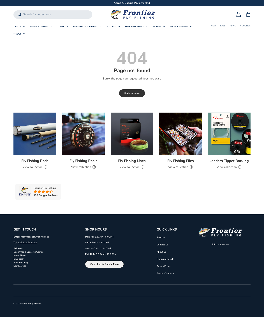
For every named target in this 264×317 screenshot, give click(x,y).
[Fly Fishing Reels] (83, 134)
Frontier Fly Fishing (31, 303)
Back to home (132, 93)
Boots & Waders (39, 26)
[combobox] (52, 14)
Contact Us (162, 244)
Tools (60, 26)
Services (161, 237)
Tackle (17, 26)
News (233, 25)
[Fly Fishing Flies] (180, 134)
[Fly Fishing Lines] (132, 134)
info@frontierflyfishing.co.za (34, 236)
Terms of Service (165, 273)
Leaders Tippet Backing (229, 160)
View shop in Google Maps (104, 264)
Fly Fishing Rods (34, 160)
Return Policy (164, 266)
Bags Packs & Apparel (85, 26)
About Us (161, 252)
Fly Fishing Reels (84, 160)
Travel (17, 34)
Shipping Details (165, 259)
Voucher (245, 25)
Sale (222, 25)
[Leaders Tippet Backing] (229, 134)
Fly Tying (111, 26)
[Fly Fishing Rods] (34, 134)
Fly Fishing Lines (132, 160)
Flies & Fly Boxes (134, 26)
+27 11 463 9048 (27, 242)
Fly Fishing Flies (180, 160)
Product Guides (179, 26)
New (213, 25)
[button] (248, 14)
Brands (157, 26)
